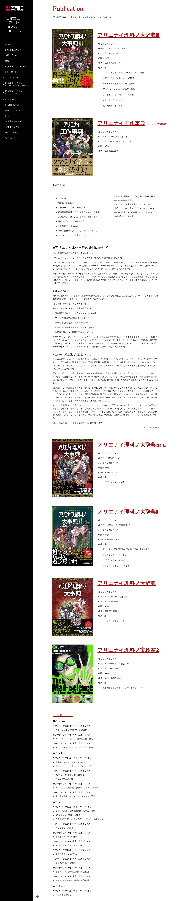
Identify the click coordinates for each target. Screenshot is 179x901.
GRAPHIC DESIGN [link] (14, 110)
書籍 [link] (7, 61)
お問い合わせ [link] (11, 55)
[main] (111, 8)
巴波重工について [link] (13, 50)
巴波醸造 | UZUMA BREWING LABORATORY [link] (17, 84)
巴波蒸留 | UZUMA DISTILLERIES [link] (14, 92)
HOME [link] (8, 44)
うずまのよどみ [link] (12, 127)
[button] (176, 4)
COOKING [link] (10, 99)
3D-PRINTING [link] (12, 77)
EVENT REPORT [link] (13, 104)
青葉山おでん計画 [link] (13, 121)
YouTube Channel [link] (13, 138)
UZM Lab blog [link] (11, 132)
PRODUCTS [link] (11, 72)
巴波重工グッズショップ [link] (16, 66)
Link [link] (7, 116)
